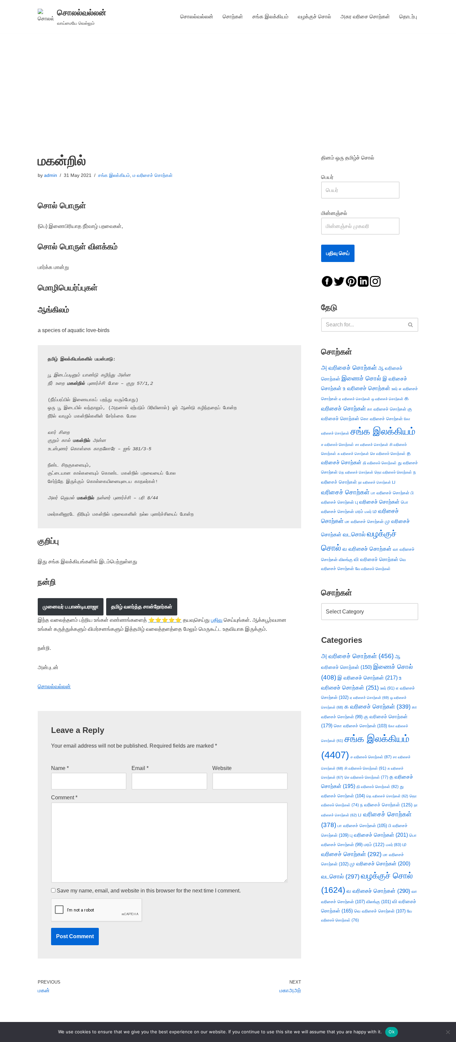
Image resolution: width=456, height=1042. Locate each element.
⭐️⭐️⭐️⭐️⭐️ (165, 620)
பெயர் (334, 177)
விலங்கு (346, 559)
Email (140, 768)
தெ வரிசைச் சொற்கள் (356, 472)
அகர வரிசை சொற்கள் (365, 16)
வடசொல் (354, 534)
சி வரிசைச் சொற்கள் (365, 768)
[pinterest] (351, 281)
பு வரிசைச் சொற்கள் (377, 502)
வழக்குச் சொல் (314, 16)
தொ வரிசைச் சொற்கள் (393, 472)
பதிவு (216, 620)
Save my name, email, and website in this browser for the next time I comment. (149, 890)
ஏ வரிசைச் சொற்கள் (354, 399)
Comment (64, 797)
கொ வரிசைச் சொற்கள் (382, 418)
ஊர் (395, 388)
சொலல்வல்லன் (196, 16)
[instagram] (375, 281)
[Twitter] (339, 281)
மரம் (359, 511)
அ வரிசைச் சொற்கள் (349, 367)
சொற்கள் (233, 16)
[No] (447, 1032)
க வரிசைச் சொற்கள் (378, 706)
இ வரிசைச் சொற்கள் (367, 678)
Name (60, 768)
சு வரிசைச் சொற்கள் (353, 454)
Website (222, 768)
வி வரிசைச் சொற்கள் (376, 559)
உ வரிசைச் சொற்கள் (366, 388)
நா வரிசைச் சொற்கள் (374, 482)
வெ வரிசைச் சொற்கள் (380, 911)
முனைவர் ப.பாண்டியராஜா (70, 606)
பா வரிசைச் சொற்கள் (390, 492)
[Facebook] (327, 281)
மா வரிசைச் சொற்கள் (364, 521)
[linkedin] (363, 281)
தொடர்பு (408, 16)
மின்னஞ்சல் (335, 213)
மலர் (368, 511)
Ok (392, 1031)
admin (50, 175)
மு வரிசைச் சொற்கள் (380, 863)
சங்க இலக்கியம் (270, 16)
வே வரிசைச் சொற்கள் (373, 568)
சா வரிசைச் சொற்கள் (371, 445)
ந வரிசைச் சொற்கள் (386, 804)
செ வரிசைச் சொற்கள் (388, 453)
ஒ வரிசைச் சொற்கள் (387, 399)
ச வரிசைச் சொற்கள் (337, 444)
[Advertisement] (228, 83)
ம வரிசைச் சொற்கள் (153, 175)
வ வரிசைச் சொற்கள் (367, 548)
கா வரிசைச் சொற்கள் (386, 409)
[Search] (410, 325)
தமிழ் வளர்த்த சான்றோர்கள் (141, 606)
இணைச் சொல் (361, 378)
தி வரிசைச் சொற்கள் (380, 463)
